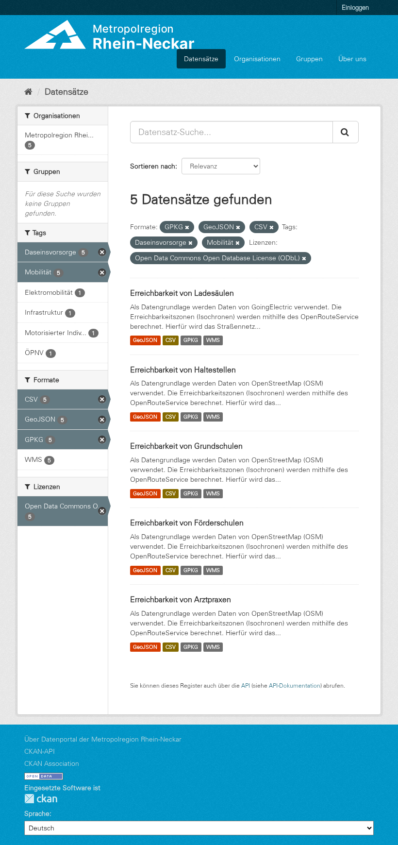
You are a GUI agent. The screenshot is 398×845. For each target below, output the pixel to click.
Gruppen (309, 58)
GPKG (190, 340)
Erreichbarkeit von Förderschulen (187, 522)
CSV (171, 340)
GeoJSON (145, 340)
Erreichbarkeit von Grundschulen (186, 446)
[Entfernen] (187, 227)
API (245, 685)
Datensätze (201, 58)
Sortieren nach (152, 166)
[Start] (28, 91)
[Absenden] (345, 132)
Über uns (352, 58)
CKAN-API (39, 751)
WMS (213, 340)
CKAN (40, 799)
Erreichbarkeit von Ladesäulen (182, 293)
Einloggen (355, 7)
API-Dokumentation (294, 685)
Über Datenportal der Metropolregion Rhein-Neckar (103, 739)
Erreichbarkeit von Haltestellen (183, 369)
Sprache (37, 813)
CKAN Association (51, 763)
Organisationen (257, 58)
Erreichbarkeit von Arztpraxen (180, 599)
